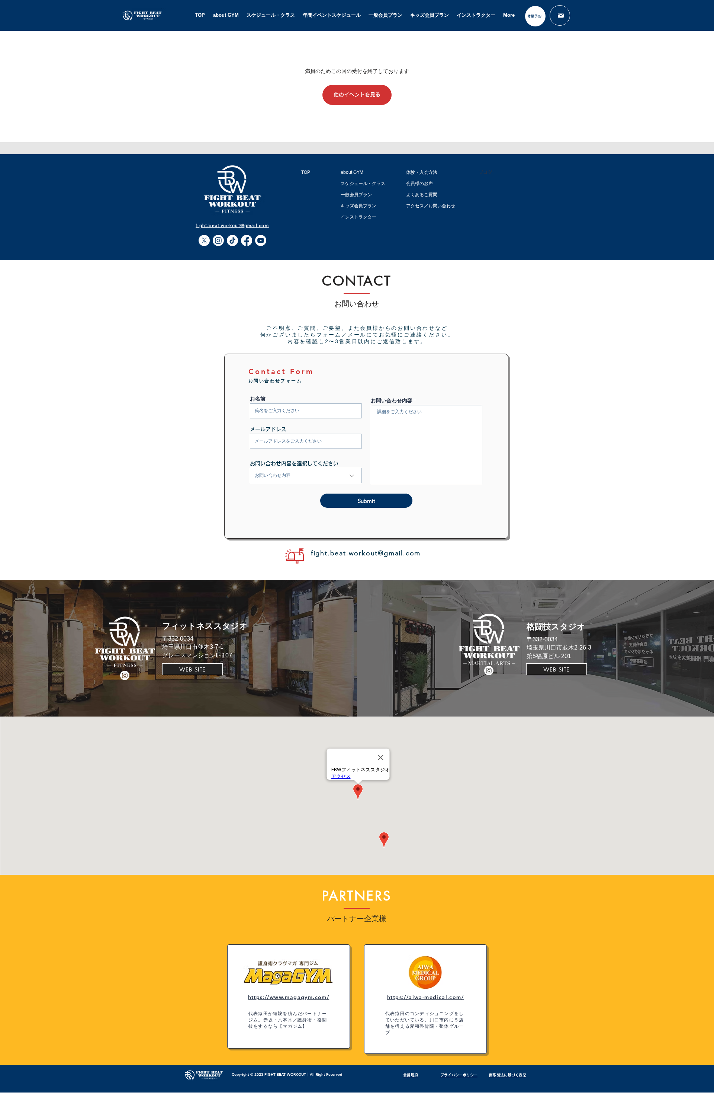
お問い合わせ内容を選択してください (294, 463)
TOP (305, 172)
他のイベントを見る (357, 94)
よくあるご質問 (421, 194)
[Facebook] (246, 240)
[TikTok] (232, 240)
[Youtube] (260, 240)
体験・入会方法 (421, 172)
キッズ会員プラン (358, 205)
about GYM (352, 172)
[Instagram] (218, 240)
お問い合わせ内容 (391, 400)
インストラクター (358, 217)
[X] (204, 240)
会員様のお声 (419, 183)
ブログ (485, 172)
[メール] (560, 15)
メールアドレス (268, 429)
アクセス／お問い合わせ (430, 205)
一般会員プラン (356, 194)
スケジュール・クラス (363, 183)
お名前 (258, 398)
